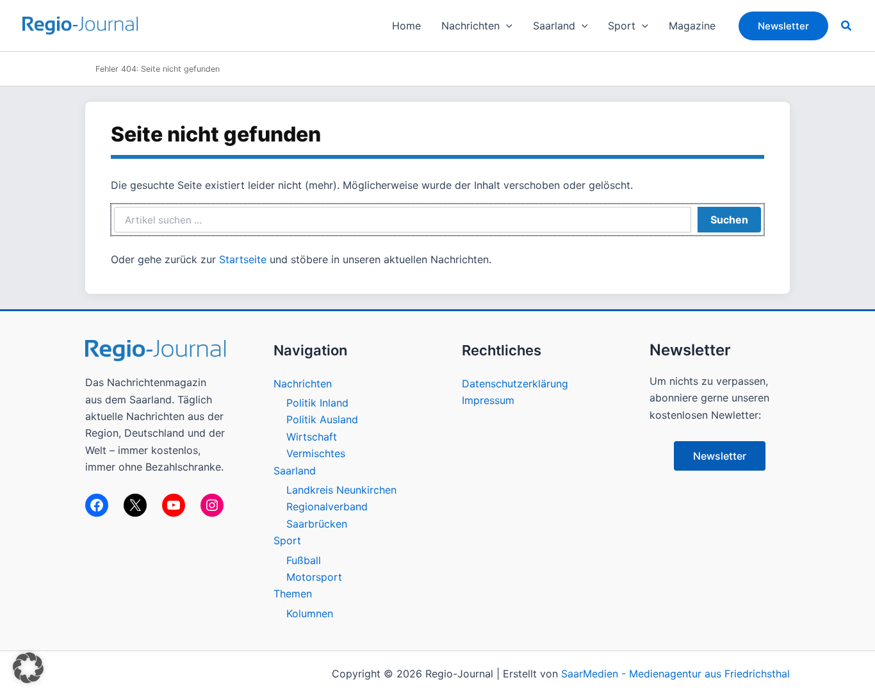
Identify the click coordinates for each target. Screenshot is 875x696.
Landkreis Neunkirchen (341, 489)
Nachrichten (303, 383)
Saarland (295, 470)
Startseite (242, 259)
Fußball (303, 560)
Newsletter (719, 455)
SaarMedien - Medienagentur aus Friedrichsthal (675, 673)
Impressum (488, 400)
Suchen (729, 219)
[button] (506, 25)
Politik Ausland (322, 419)
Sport (287, 540)
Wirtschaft (311, 436)
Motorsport (314, 577)
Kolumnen (309, 613)
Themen (293, 593)
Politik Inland (317, 402)
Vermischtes (315, 453)
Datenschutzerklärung (515, 383)
